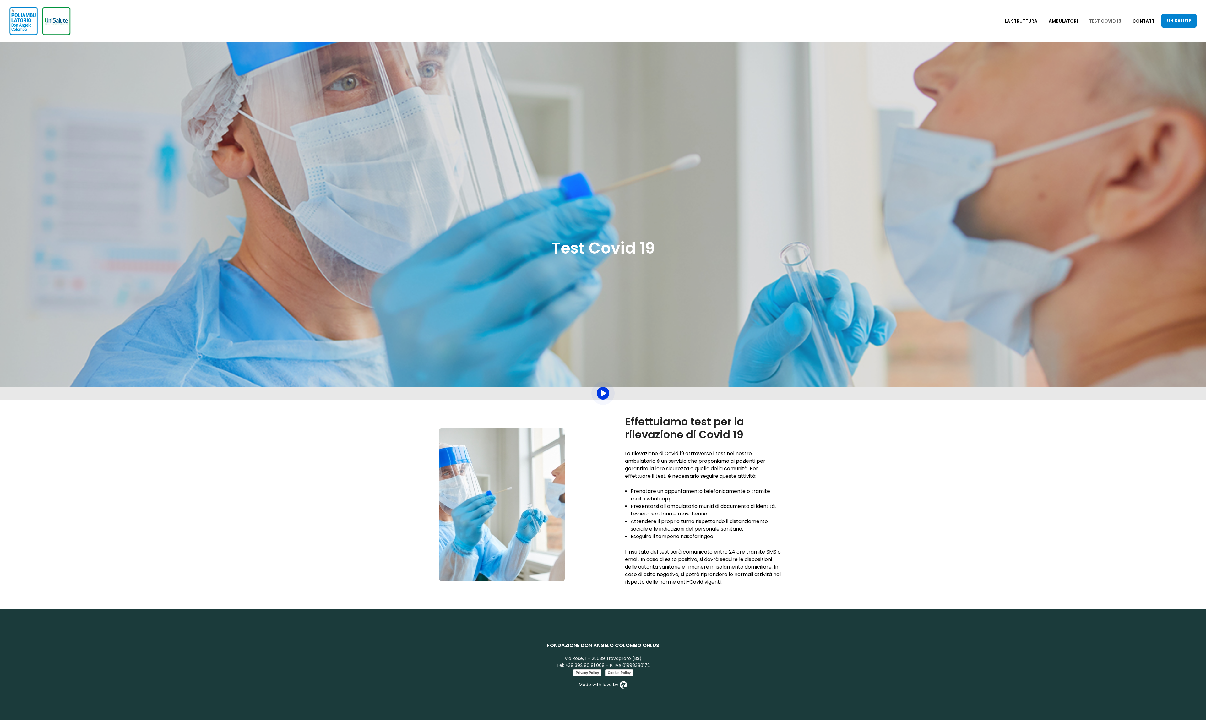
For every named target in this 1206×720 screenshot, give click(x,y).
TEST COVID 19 (1105, 21)
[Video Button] (603, 393)
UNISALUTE (1179, 21)
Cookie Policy (619, 672)
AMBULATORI (1063, 21)
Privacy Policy (587, 672)
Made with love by (599, 684)
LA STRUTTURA (1021, 21)
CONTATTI (1144, 21)
